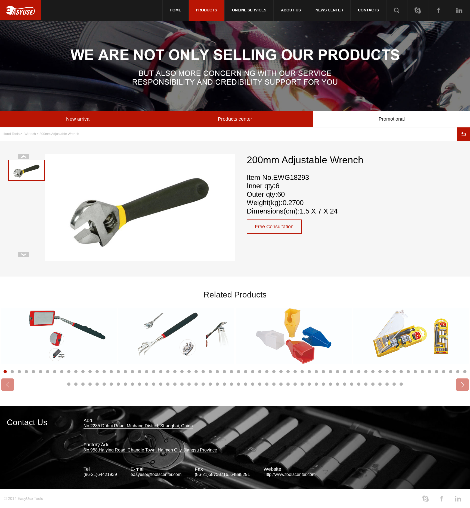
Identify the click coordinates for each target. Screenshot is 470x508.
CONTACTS (368, 10)
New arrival (78, 119)
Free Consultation (274, 226)
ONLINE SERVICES (249, 10)
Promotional (392, 119)
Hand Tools (11, 134)
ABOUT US (291, 10)
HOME (175, 10)
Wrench (30, 134)
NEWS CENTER (329, 10)
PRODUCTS (206, 10)
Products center (235, 119)
